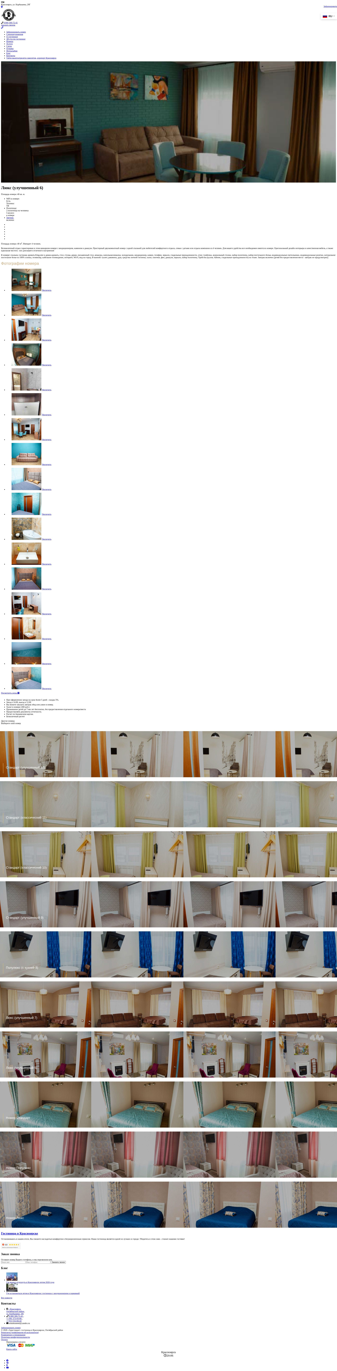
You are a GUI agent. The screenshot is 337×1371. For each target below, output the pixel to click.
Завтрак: (10, 218)
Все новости (6, 1298)
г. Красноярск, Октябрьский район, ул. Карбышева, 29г (15, 1311)
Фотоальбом (11, 51)
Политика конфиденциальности (15, 1337)
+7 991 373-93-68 (14, 1318)
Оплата (4, 1339)
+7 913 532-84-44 (13, 1321)
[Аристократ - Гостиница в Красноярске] (8, 20)
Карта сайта (11, 1349)
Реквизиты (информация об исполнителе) (20, 1332)
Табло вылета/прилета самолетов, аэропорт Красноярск (31, 58)
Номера (9, 41)
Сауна (9, 46)
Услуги (9, 44)
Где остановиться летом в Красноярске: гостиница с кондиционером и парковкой (43, 1293)
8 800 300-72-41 (11, 23)
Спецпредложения (14, 34)
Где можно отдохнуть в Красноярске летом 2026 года (30, 1282)
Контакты (10, 56)
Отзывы (10, 48)
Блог (8, 53)
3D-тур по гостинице (15, 39)
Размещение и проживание (13, 1335)
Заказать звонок (58, 1262)
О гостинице (12, 37)
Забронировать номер (16, 32)
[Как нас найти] (2, 7)
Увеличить (46, 290)
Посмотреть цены (9, 693)
